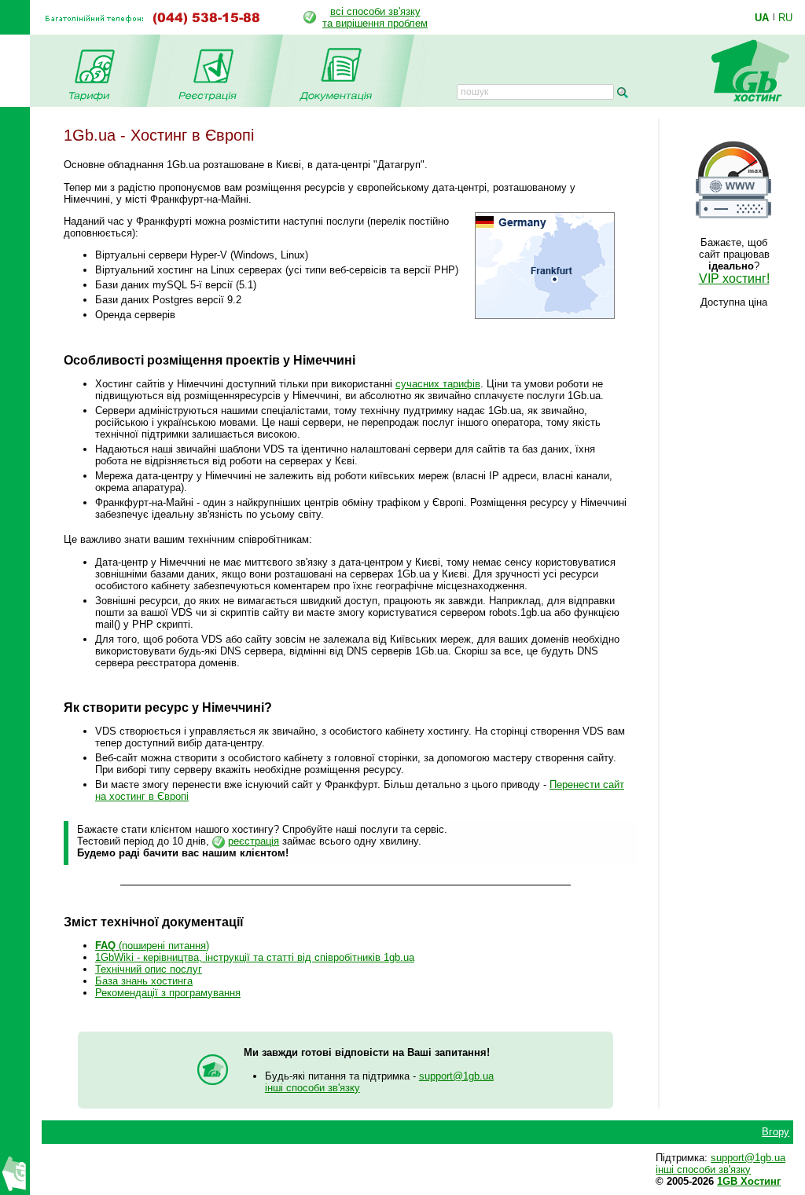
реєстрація (253, 841)
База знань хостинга (144, 981)
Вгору (775, 1132)
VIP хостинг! (734, 278)
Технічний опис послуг (148, 969)
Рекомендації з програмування (168, 993)
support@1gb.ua (456, 1076)
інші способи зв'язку (312, 1088)
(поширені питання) (152, 945)
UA (762, 17)
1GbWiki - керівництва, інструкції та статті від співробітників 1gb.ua (254, 957)
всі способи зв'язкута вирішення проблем (375, 17)
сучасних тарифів (437, 384)
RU (785, 17)
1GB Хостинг (749, 1181)
